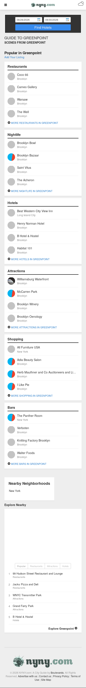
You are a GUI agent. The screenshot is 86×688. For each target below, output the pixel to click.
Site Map (46, 679)
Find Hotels (43, 27)
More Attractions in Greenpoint (33, 327)
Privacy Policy (61, 676)
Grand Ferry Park (23, 606)
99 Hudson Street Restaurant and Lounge (38, 573)
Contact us (45, 676)
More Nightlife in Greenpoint (31, 191)
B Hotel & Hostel (23, 617)
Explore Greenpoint (61, 628)
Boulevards (57, 672)
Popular (21, 566)
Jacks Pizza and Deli (25, 584)
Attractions (52, 566)
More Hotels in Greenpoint (29, 259)
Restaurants (36, 566)
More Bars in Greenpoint (28, 463)
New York (14, 491)
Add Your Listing (14, 57)
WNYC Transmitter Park (27, 595)
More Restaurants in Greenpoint (34, 122)
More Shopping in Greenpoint (31, 395)
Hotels (65, 566)
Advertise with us (27, 676)
